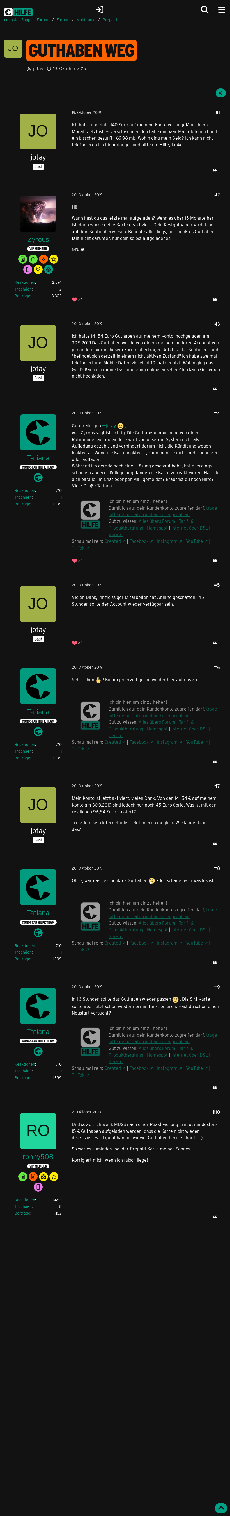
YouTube (194, 541)
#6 (217, 667)
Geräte (116, 534)
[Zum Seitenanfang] (221, 1508)
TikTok (78, 548)
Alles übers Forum (157, 521)
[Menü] (221, 9)
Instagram (167, 541)
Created (112, 541)
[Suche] (204, 9)
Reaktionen (25, 282)
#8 (217, 868)
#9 (217, 987)
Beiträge (22, 295)
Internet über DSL (189, 528)
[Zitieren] (215, 170)
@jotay (109, 425)
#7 (217, 786)
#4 (217, 413)
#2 (217, 195)
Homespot (157, 528)
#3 (217, 324)
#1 (217, 112)
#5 (217, 585)
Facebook (139, 541)
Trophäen (23, 289)
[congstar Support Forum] (18, 11)
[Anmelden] (99, 9)
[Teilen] (221, 92)
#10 (216, 1112)
